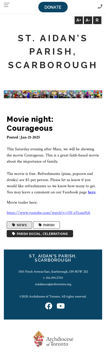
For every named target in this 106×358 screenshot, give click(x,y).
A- (88, 20)
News (21, 225)
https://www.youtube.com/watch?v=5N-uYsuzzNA (48, 212)
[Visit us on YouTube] (61, 306)
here (91, 192)
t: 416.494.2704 (53, 278)
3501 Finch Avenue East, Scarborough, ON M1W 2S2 (53, 272)
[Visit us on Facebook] (48, 306)
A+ (78, 20)
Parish (48, 225)
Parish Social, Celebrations (41, 233)
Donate (53, 7)
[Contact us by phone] (100, 7)
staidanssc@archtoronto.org (53, 284)
